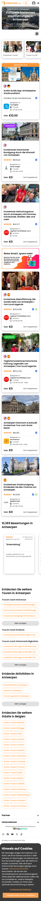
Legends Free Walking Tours (20, 231)
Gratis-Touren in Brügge (14, 728)
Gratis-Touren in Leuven (14, 739)
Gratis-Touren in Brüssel (14, 722)
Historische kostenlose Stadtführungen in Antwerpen (21, 610)
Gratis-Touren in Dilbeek (14, 784)
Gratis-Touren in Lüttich (14, 745)
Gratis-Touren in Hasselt (14, 750)
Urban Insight (15, 166)
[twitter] (16, 834)
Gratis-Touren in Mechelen (15, 756)
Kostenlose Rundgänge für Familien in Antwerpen (21, 616)
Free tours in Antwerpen (18, 9)
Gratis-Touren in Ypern (13, 772)
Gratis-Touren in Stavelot (14, 800)
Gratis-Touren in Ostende (14, 761)
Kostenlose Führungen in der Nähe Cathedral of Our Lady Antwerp (21, 652)
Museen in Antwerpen (13, 690)
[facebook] (7, 834)
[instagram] (3, 834)
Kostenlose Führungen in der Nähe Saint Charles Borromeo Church (21, 646)
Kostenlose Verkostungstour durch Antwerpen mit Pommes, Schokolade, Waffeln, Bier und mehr (20, 215)
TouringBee (14, 105)
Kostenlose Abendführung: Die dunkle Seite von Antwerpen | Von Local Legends (20, 302)
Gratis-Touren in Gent (13, 734)
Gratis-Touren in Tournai (14, 767)
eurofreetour (14, 439)
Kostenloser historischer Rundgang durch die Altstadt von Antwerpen (19, 152)
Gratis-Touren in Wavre (13, 778)
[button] (13, 49)
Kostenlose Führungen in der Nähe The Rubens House (21, 657)
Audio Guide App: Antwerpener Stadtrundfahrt (20, 92)
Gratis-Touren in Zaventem (15, 806)
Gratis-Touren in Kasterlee (15, 789)
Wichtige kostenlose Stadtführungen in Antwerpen (21, 605)
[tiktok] (21, 834)
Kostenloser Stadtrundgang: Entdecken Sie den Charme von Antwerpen (20, 487)
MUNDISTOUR (15, 501)
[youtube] (12, 834)
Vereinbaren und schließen (20, 895)
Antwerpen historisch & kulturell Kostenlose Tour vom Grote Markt (20, 425)
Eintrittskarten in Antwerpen (15, 685)
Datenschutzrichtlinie (18, 868)
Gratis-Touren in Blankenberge (17, 795)
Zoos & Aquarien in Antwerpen (16, 696)
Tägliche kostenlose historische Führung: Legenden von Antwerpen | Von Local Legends (20, 364)
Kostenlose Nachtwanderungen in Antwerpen (21, 635)
